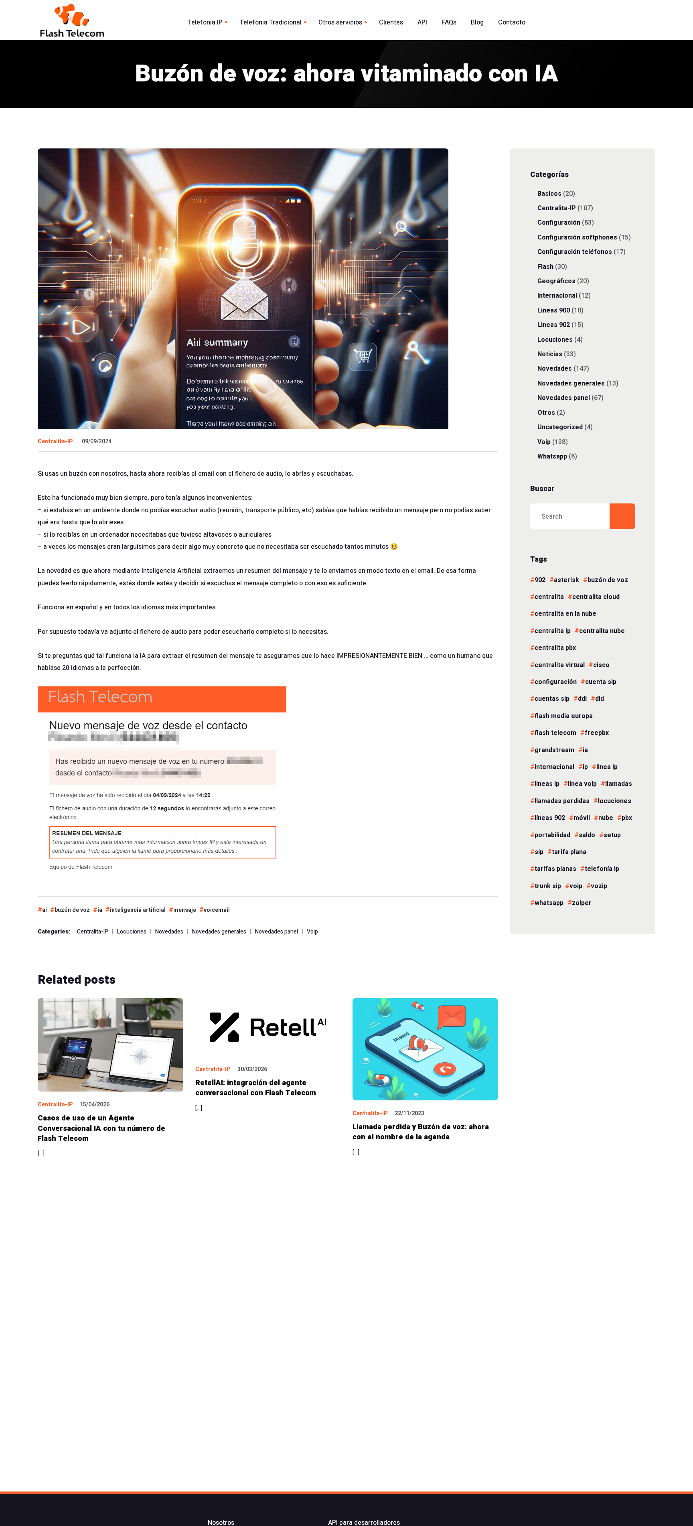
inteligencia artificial (138, 910)
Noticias (549, 354)
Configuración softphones (577, 237)
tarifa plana (569, 852)
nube (605, 818)
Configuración (558, 222)
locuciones (614, 801)
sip (539, 852)
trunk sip (548, 886)
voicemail (217, 910)
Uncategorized (560, 427)
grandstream (554, 750)
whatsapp (549, 903)
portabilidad (552, 835)
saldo (587, 835)
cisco (601, 665)
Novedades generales (219, 932)
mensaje (184, 910)
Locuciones (131, 932)
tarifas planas (555, 869)
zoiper (582, 903)
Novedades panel (276, 932)
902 (540, 580)
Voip (312, 932)
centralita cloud (596, 597)
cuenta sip (600, 682)
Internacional (557, 295)
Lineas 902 (553, 324)
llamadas (618, 784)
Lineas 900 (553, 310)
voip (575, 886)
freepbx (597, 733)
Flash (545, 266)
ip (585, 767)
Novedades (169, 932)
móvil (581, 818)
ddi (582, 699)
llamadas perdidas (562, 801)
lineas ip (547, 784)
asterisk (566, 580)
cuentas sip (552, 699)
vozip (599, 886)
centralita (549, 597)
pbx (627, 818)
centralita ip (553, 631)
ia (99, 910)
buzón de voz (72, 910)
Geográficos (556, 281)
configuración (556, 682)
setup (612, 835)
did (599, 699)
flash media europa (564, 716)
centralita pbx (555, 648)
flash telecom (555, 733)
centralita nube (602, 631)
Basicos (549, 193)
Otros (546, 412)
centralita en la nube (565, 614)
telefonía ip (602, 869)
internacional (554, 767)
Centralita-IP (55, 441)
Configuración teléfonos (574, 251)
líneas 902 (550, 818)
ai (44, 910)
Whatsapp (552, 456)
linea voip (582, 784)
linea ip (607, 767)
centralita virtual (560, 665)
